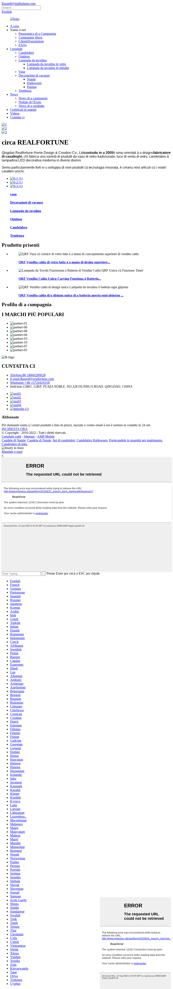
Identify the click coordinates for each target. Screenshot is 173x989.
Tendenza (25, 90)
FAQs (23, 45)
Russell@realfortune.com (18, 3)
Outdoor (24, 56)
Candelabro (26, 52)
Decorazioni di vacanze (34, 75)
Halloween (34, 83)
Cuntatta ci (17, 117)
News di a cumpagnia (33, 98)
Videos (14, 113)
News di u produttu (31, 106)
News (14, 94)
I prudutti (16, 49)
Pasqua (31, 87)
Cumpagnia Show (31, 37)
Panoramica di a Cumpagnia (37, 33)
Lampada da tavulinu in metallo (48, 68)
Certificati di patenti (23, 109)
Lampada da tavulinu (33, 60)
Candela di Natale (39, 440)
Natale (31, 79)
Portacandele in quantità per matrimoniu (135, 440)
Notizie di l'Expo (30, 102)
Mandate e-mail (12, 451)
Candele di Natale (14, 440)
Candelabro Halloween (92, 440)
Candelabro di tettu (14, 444)
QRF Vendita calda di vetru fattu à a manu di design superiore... (64, 262)
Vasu (22, 71)
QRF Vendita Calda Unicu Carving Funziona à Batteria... (60, 278)
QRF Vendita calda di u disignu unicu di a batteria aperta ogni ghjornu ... (71, 295)
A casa (14, 26)
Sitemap (29, 436)
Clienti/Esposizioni (31, 41)
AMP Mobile (46, 436)
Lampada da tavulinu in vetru (46, 64)
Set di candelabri (64, 440)
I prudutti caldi (11, 436)
